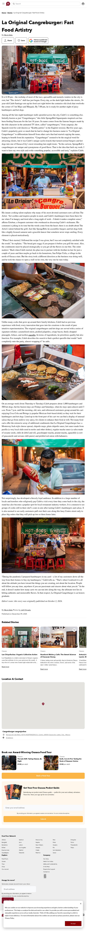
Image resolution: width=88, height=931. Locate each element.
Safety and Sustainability (50, 864)
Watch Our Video (48, 861)
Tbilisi (72, 842)
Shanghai (73, 840)
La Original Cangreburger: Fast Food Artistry (29, 13)
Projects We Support (49, 869)
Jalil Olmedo (26, 610)
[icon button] (3, 3)
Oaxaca (4, 651)
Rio (54, 847)
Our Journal (5, 869)
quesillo (32, 334)
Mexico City (39, 840)
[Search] (14, 3)
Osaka (37, 850)
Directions (9, 738)
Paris (54, 840)
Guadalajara (5, 853)
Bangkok (4, 842)
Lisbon (21, 845)
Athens (4, 840)
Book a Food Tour (43, 776)
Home (4, 13)
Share (9, 40)
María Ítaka (8, 35)
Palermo (38, 853)
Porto (54, 842)
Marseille (21, 853)
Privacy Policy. (9, 918)
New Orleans (39, 845)
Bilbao (3, 847)
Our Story (46, 859)
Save (23, 40)
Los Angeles (22, 847)
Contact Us (46, 872)
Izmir (20, 842)
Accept (73, 923)
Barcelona (4, 845)
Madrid (21, 850)
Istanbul (21, 840)
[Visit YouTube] (83, 915)
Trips (3, 864)
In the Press (46, 866)
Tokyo (72, 847)
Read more (5, 667)
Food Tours (5, 859)
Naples (38, 842)
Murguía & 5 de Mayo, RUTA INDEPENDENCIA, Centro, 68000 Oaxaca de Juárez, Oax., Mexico (38, 735)
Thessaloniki (74, 845)
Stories (9, 13)
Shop (3, 866)
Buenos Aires (5, 850)
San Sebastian (57, 850)
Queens (55, 845)
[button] (43, 704)
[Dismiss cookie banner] (80, 903)
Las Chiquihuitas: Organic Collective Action (19, 654)
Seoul (54, 853)
